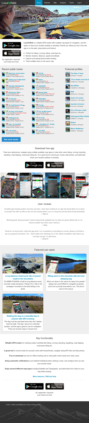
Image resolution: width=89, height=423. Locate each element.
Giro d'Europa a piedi (78, 110)
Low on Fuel (12, 130)
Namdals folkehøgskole (16, 86)
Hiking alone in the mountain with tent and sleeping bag (66, 277)
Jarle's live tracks (77, 98)
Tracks (71, 3)
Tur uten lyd (12, 99)
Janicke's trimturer (77, 104)
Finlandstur (42, 99)
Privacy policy (36, 405)
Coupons (63, 3)
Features (47, 3)
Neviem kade (42, 92)
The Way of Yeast (77, 73)
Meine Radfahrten (77, 128)
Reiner (40, 80)
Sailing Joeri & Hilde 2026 (16, 80)
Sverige (41, 105)
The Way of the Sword (15, 111)
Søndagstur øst (13, 118)
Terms (29, 405)
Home (39, 3)
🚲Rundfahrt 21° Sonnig (46, 124)
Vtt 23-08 (41, 118)
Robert (73, 122)
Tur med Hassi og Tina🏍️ (16, 105)
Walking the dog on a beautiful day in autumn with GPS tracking (23, 317)
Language (86, 2)
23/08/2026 (42, 86)
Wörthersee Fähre (14, 92)
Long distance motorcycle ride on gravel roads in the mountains (23, 277)
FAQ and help (50, 376)
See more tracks (11, 139)
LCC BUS (41, 130)
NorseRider (75, 85)
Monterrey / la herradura (16, 73)
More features (38, 376)
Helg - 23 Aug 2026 (14, 124)
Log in (79, 3)
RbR (72, 92)
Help (55, 3)
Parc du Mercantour (45, 111)
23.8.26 (40, 73)
